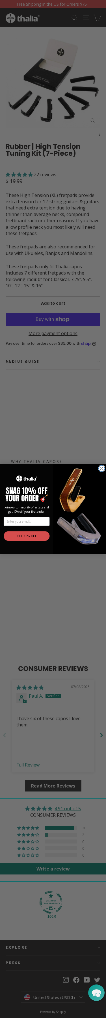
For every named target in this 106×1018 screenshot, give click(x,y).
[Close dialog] (101, 468)
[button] (96, 992)
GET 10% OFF (26, 536)
